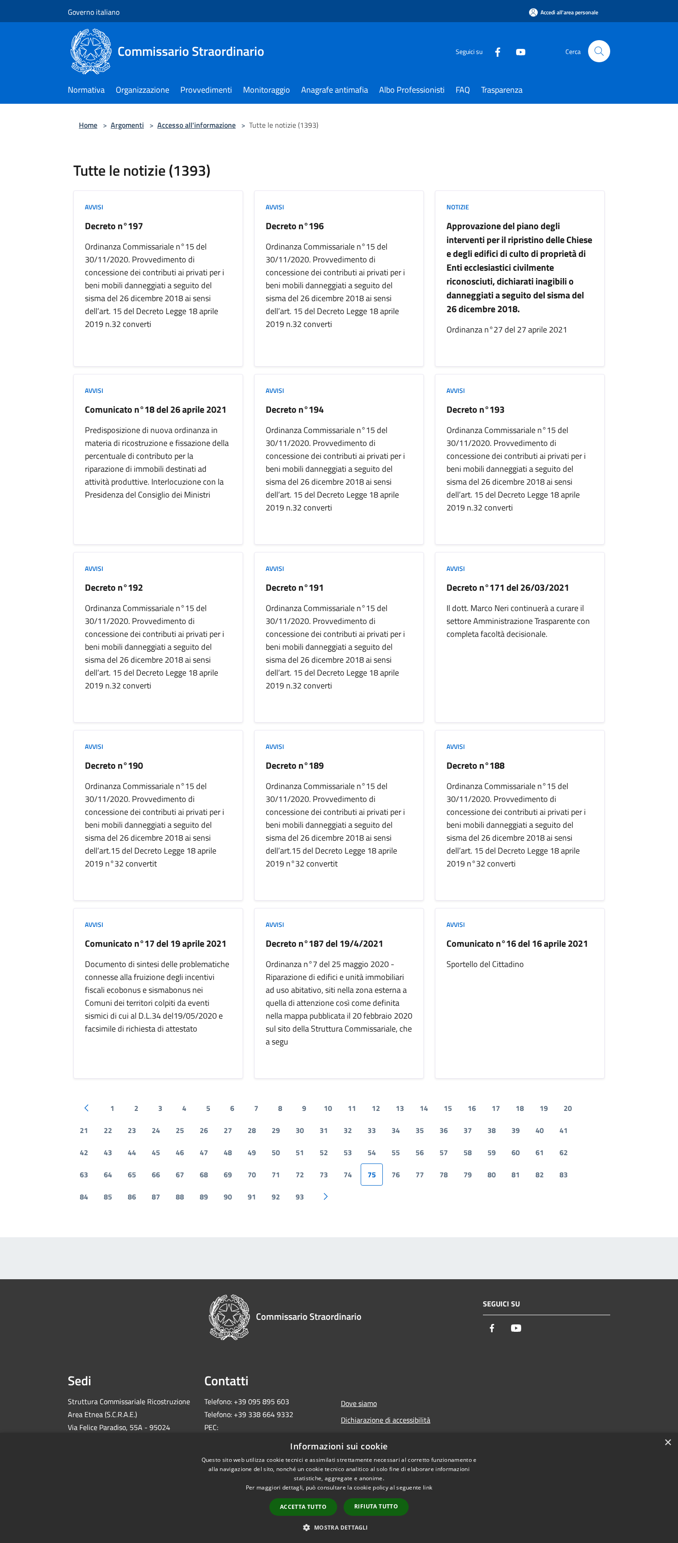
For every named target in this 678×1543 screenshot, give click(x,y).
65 (132, 1174)
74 (348, 1174)
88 (180, 1196)
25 (180, 1130)
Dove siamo (359, 1403)
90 (228, 1196)
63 (84, 1174)
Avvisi (94, 207)
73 (324, 1174)
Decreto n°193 (475, 409)
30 (300, 1130)
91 (252, 1196)
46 (180, 1152)
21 (84, 1130)
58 (468, 1152)
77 (420, 1174)
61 (539, 1152)
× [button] (667, 1442)
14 (424, 1108)
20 (568, 1108)
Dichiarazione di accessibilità (385, 1419)
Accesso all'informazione (196, 125)
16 (472, 1108)
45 (156, 1152)
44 (132, 1152)
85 (108, 1196)
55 (396, 1152)
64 (108, 1174)
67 (180, 1174)
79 (468, 1174)
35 (420, 1130)
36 (444, 1130)
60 (515, 1152)
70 (252, 1174)
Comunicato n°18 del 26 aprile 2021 (155, 409)
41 (563, 1130)
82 (539, 1174)
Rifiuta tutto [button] (376, 1506)
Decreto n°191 (295, 587)
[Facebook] (494, 51)
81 (515, 1174)
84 (84, 1196)
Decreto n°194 (295, 409)
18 (520, 1108)
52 (324, 1152)
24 (156, 1130)
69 (228, 1174)
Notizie (457, 207)
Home (88, 125)
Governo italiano (93, 12)
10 (328, 1108)
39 (515, 1130)
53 (348, 1152)
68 (204, 1174)
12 (376, 1108)
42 (84, 1152)
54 (372, 1152)
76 (396, 1174)
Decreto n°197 (114, 226)
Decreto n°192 (114, 587)
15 (448, 1108)
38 (492, 1130)
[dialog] (339, 1488)
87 (156, 1196)
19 (544, 1108)
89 (204, 1196)
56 (420, 1152)
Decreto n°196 (295, 226)
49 (252, 1152)
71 (276, 1174)
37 (468, 1130)
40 (539, 1130)
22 (108, 1130)
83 (563, 1174)
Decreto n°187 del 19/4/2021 (324, 943)
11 (352, 1108)
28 (252, 1130)
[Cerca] (599, 51)
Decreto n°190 (114, 765)
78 (444, 1174)
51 (300, 1152)
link (427, 1487)
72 (300, 1174)
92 (276, 1196)
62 (563, 1152)
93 (300, 1196)
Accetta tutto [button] (303, 1507)
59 (492, 1152)
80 (492, 1174)
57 (444, 1152)
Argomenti (127, 125)
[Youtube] (517, 51)
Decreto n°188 (475, 765)
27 (228, 1130)
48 (228, 1152)
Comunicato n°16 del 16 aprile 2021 (517, 943)
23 (132, 1130)
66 (156, 1174)
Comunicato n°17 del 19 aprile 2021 (155, 943)
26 (204, 1130)
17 (496, 1108)
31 (324, 1130)
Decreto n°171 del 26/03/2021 (507, 587)
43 (108, 1152)
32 (348, 1130)
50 (276, 1152)
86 (132, 1196)
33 (372, 1130)
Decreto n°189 (295, 765)
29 (276, 1130)
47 (204, 1152)
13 (400, 1108)
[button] (339, 1527)
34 (396, 1130)
